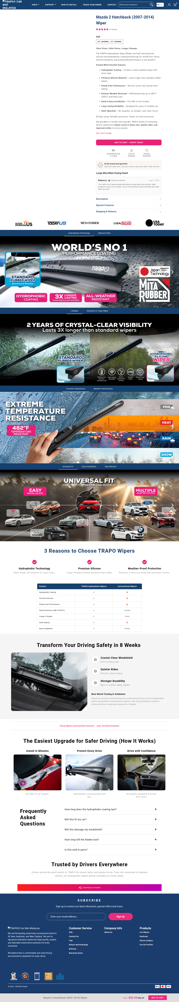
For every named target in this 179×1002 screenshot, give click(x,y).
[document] (53, 29)
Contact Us (74, 936)
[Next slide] (172, 272)
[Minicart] (174, 4)
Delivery (72, 949)
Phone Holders (146, 941)
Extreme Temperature (75, 389)
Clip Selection (110, 466)
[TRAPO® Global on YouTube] (15, 963)
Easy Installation (89, 466)
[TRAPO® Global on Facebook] (10, 963)
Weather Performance (103, 389)
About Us (108, 932)
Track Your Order (92, 5)
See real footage (104, 133)
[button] (102, 29)
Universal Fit (68, 466)
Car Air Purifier (146, 945)
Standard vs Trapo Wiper (97, 311)
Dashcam (144, 936)
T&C (71, 941)
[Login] (169, 4)
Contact (111, 5)
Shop (34, 5)
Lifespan (74, 311)
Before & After (104, 233)
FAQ (71, 932)
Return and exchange (78, 945)
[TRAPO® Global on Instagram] (19, 963)
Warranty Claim (76, 953)
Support (49, 5)
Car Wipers (144, 932)
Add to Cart (157, 998)
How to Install (69, 5)
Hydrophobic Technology (79, 233)
